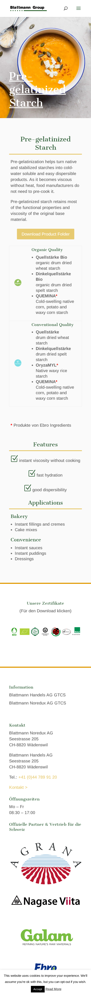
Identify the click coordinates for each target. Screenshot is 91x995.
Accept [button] (37, 989)
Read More (53, 989)
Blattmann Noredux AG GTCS (37, 703)
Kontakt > (18, 787)
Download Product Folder (46, 234)
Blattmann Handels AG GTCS (37, 695)
